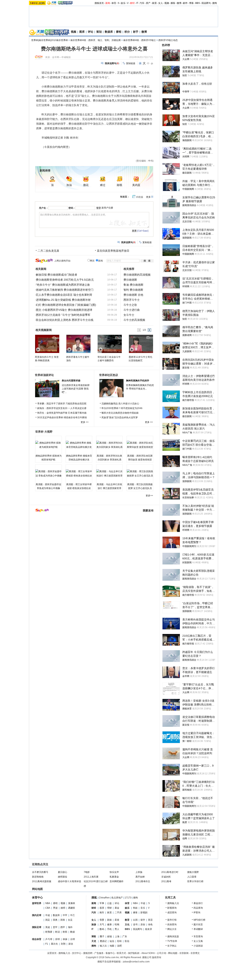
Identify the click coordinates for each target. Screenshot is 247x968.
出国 (135, 920)
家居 (154, 3)
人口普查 (191, 876)
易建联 (71, 908)
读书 (135, 924)
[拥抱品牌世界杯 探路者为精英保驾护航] (48, 444)
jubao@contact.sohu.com (136, 961)
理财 (109, 908)
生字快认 (172, 945)
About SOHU (148, 953)
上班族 (138, 872)
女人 (160, 3)
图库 (82, 31)
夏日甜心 (62, 872)
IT (137, 3)
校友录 (148, 929)
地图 (112, 945)
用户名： (43, 208)
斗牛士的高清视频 (134, 319)
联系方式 (121, 953)
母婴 (102, 920)
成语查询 (172, 912)
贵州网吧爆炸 (117, 881)
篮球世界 (36, 903)
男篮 (55, 908)
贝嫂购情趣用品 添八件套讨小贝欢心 (120, 403)
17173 (128, 897)
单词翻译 (198, 929)
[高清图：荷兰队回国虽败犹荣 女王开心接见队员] (140, 473)
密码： (72, 208)
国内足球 (36, 915)
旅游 (93, 924)
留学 (142, 920)
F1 (46, 943)
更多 (148, 197)
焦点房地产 (117, 897)
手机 (109, 929)
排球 (57, 939)
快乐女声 (114, 872)
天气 (102, 924)
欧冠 (57, 932)
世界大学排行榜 (195, 881)
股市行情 (172, 920)
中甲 (65, 915)
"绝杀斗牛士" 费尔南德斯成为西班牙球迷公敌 (63, 284)
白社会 (139, 197)
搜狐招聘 (87, 953)
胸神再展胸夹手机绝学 (137, 380)
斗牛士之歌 (130, 304)
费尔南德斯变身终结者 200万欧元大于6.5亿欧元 (65, 279)
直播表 (71, 903)
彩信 (127, 941)
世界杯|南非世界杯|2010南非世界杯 (49, 40)
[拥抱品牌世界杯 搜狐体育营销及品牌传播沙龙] (79, 444)
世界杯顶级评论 (44, 375)
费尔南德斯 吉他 (133, 294)
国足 (47, 920)
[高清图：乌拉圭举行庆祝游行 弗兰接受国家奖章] (109, 473)
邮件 (185, 3)
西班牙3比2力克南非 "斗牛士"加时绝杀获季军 (63, 314)
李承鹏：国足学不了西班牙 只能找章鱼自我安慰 (61, 403)
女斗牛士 (129, 314)
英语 (150, 920)
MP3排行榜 (199, 920)
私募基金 (114, 876)
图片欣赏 (198, 924)
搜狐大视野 (193, 872)
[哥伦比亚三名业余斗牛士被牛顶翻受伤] (109, 344)
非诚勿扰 (166, 876)
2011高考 (166, 881)
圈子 (102, 936)
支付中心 (76, 953)
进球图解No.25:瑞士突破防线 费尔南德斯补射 (63, 299)
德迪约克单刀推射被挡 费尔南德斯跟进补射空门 (64, 289)
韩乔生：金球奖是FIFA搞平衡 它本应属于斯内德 (61, 413)
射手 (135, 31)
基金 (117, 908)
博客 (191, 3)
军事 (102, 903)
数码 (102, 929)
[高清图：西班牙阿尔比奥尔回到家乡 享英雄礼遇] (109, 444)
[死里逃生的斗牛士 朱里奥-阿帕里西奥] (47, 344)
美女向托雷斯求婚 (71, 380)
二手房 (118, 912)
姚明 (63, 908)
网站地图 (172, 953)
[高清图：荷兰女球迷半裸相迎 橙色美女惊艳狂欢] (79, 473)
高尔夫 (54, 943)
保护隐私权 (134, 953)
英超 (47, 927)
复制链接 (130, 63)
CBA (47, 908)
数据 (72, 932)
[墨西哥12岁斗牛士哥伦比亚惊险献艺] (141, 344)
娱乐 (123, 3)
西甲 (62, 927)
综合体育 (36, 939)
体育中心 (37, 897)
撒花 (86, 185)
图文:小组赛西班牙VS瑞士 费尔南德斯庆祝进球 (64, 309)
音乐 (142, 908)
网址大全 (172, 929)
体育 (114, 3)
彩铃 (119, 941)
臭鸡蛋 (136, 185)
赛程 (118, 31)
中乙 (72, 915)
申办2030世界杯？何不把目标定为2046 (122, 408)
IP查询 (197, 912)
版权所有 (156, 957)
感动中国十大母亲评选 (69, 881)
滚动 (70, 943)
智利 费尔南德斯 (133, 289)
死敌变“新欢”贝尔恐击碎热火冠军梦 (120, 417)
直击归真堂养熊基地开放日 (113, 250)
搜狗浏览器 (173, 936)
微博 (179, 3)
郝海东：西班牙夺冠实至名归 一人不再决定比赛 (61, 408)
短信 (112, 941)
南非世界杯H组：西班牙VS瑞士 (139, 40)
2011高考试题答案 (41, 881)
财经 (132, 3)
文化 (127, 924)
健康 (109, 924)
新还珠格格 (38, 876)
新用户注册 (107, 207)
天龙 (93, 941)
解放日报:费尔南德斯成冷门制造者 (56, 274)
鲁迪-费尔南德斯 (133, 284)
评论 (90, 31)
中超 (47, 915)
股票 (102, 908)
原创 (142, 924)
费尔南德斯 (130, 279)
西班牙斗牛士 (132, 299)
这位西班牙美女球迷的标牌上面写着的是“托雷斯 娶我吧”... (76, 389)
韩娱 (135, 908)
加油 (69, 185)
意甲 (55, 927)
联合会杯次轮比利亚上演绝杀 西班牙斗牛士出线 (64, 319)
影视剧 (143, 912)
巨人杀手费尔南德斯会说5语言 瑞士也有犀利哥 (64, 294)
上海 (117, 936)
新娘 (109, 920)
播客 (173, 3)
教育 (127, 920)
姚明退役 (62, 876)
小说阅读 (198, 945)
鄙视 (119, 185)
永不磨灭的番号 (40, 872)
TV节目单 (172, 941)
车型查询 (198, 936)
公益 (109, 903)
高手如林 (140, 876)
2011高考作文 (142, 881)
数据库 (109, 31)
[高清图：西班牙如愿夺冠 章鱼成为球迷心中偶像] (48, 473)
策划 (99, 31)
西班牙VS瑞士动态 (168, 40)
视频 (166, 3)
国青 (62, 920)
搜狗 (214, 3)
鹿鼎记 (103, 941)
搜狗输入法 (173, 903)
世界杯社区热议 (108, 375)
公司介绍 (161, 953)
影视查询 (172, 908)
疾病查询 (172, 924)
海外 (70, 927)
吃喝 (117, 924)
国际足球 (36, 927)
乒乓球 (48, 939)
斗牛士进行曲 (132, 309)
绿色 (150, 924)
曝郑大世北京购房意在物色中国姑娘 (120, 413)
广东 (124, 936)
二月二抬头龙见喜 (48, 250)
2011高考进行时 (169, 872)
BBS (197, 3)
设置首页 (52, 953)
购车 (102, 912)
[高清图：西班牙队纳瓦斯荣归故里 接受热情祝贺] (140, 444)
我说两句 (206, 3)
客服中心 (110, 953)
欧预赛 (48, 932)
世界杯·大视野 (43, 431)
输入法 (103, 945)
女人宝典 (198, 941)
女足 (70, 920)
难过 (102, 185)
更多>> (149, 495)
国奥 (55, 920)
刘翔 (63, 943)
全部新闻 (184, 953)
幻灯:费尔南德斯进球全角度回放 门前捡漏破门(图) (66, 304)
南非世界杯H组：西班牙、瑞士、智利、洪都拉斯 (95, 40)
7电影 (87, 872)
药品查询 (198, 908)
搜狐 (94, 897)
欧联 (65, 932)
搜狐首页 (99, 3)
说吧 (119, 945)
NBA (47, 903)
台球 (72, 939)
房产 (148, 3)
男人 (117, 929)
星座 (117, 920)
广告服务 (99, 953)
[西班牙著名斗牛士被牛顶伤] (78, 344)
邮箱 (109, 936)
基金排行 (198, 903)
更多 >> (85, 422)
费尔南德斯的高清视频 (137, 274)
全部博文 (195, 953)
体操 (65, 939)
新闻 (107, 3)
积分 (127, 31)
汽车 (142, 3)
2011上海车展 (91, 876)
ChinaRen (104, 897)
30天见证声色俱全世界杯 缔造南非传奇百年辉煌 (62, 417)
